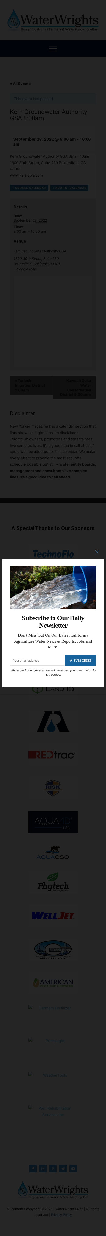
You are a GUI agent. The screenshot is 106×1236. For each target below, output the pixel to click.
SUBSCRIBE (83, 660)
